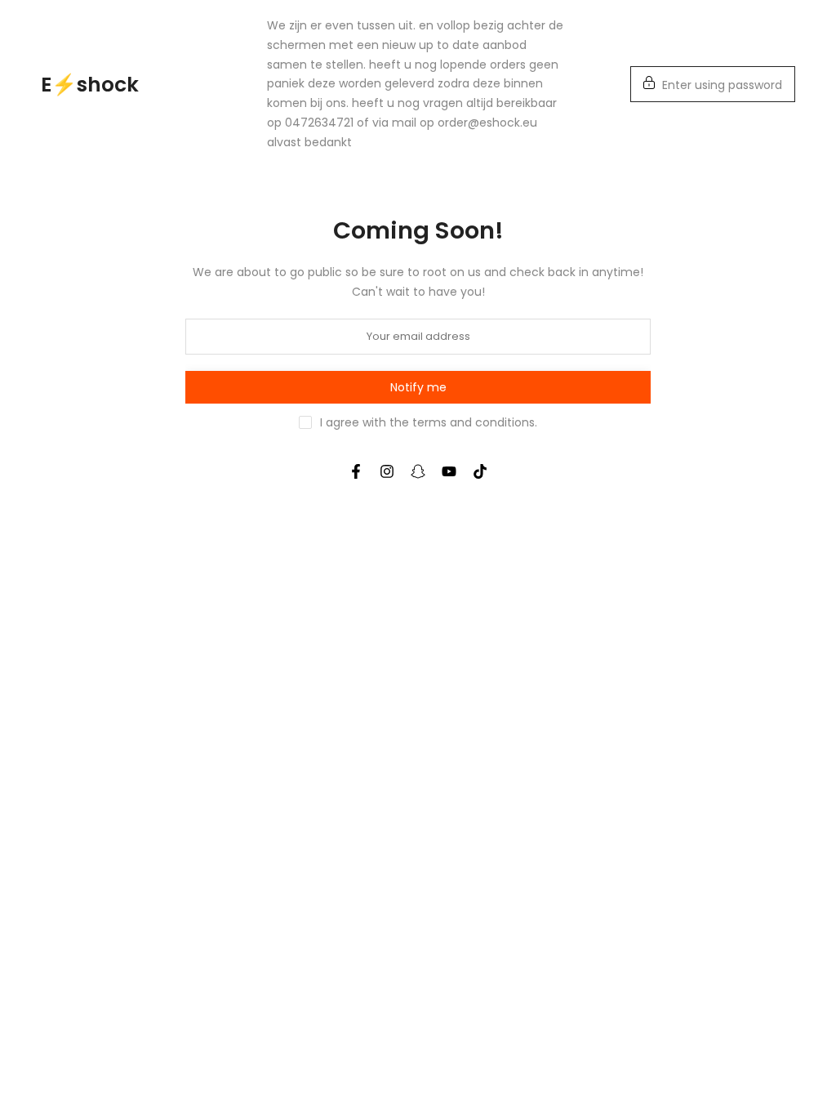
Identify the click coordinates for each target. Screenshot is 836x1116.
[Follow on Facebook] (356, 471)
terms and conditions (473, 422)
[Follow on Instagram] (387, 471)
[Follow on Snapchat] (418, 471)
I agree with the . (428, 422)
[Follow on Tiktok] (480, 471)
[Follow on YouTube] (449, 471)
